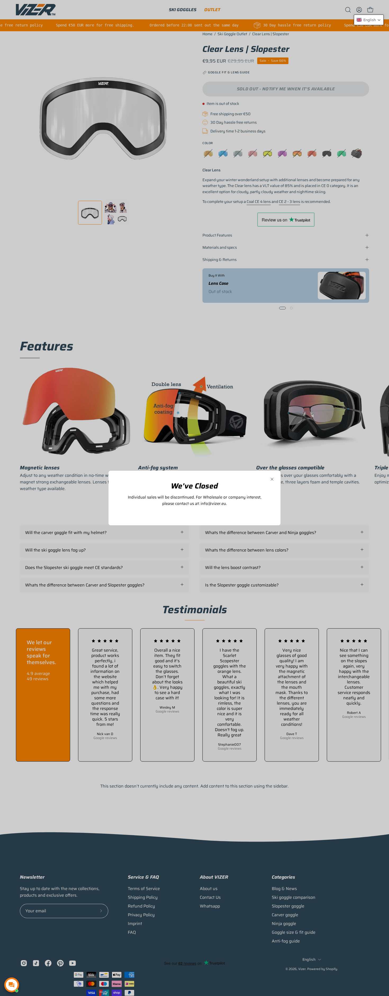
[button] (368, 20)
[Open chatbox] (11, 984)
